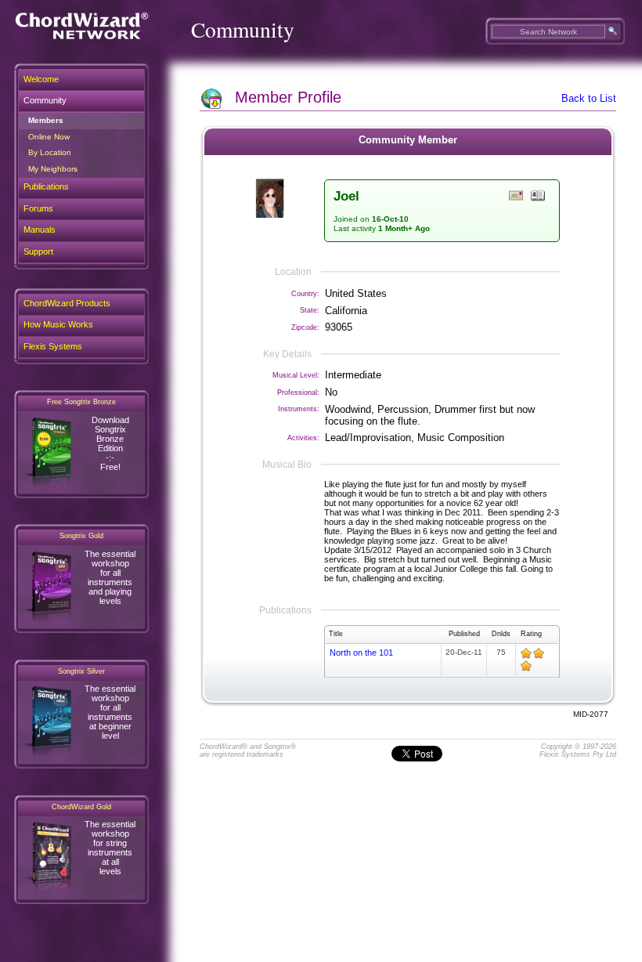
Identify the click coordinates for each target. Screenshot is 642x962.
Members (45, 120)
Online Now (49, 136)
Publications (46, 186)
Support (38, 251)
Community (45, 100)
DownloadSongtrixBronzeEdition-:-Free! (110, 443)
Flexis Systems (52, 346)
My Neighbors (53, 169)
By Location (49, 152)
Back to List (588, 98)
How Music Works (58, 324)
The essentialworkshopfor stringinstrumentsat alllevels (110, 847)
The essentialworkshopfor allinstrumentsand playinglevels (110, 577)
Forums (38, 208)
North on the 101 (361, 652)
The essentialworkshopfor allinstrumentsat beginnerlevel (110, 712)
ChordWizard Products (66, 303)
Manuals (39, 229)
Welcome (41, 79)
